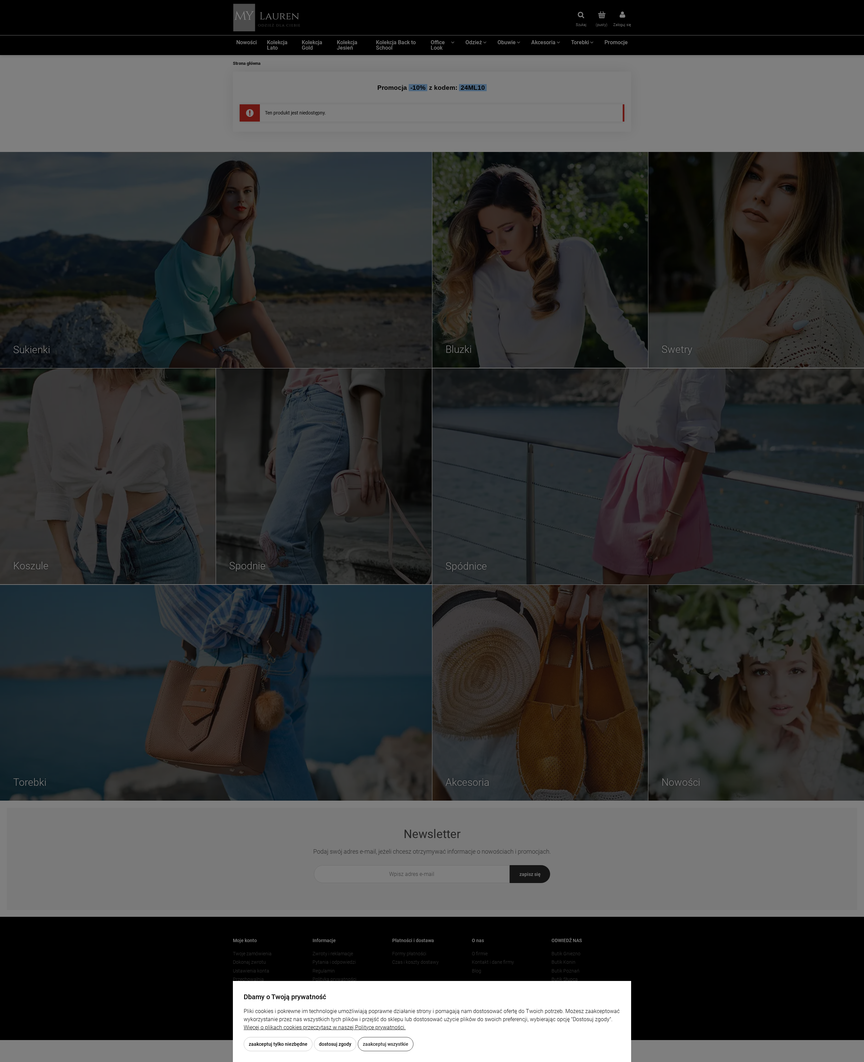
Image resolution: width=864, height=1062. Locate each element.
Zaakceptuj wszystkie (385, 1044)
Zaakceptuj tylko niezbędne (278, 1044)
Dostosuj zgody (335, 1044)
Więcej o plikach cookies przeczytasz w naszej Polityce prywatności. (325, 1027)
